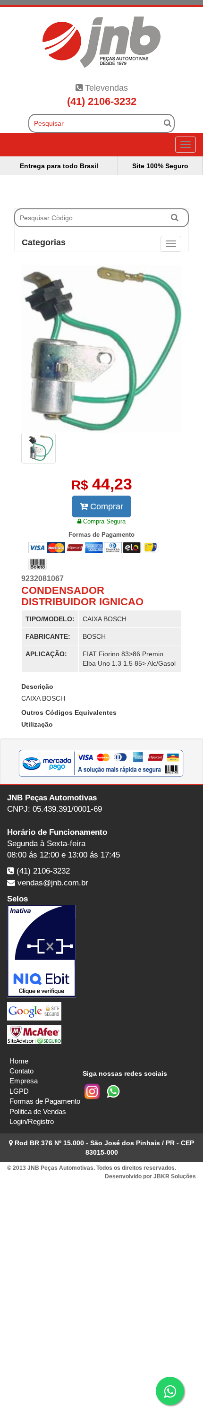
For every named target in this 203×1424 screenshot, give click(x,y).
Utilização (37, 724)
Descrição (37, 686)
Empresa (23, 1081)
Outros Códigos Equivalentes (69, 712)
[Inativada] (101, 951)
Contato (21, 1071)
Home (18, 1061)
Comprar (105, 506)
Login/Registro (31, 1121)
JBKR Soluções (174, 1176)
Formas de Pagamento (44, 1101)
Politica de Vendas (37, 1111)
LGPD (19, 1091)
